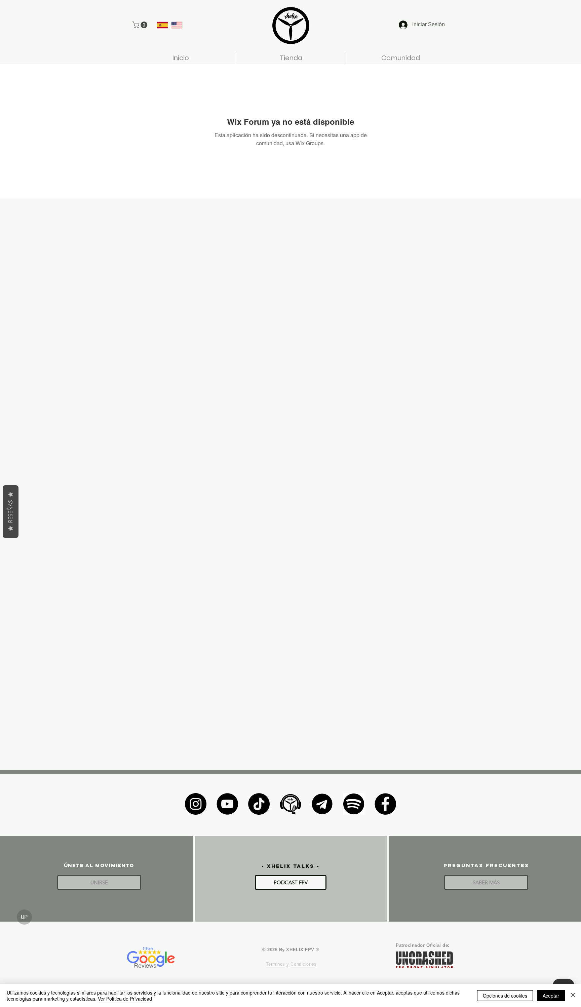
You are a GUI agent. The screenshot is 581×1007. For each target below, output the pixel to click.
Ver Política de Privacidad (125, 998)
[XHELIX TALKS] (290, 804)
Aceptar (551, 995)
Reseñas (10, 511)
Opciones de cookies (505, 995)
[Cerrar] (573, 996)
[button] (140, 25)
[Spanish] (162, 25)
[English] (176, 25)
